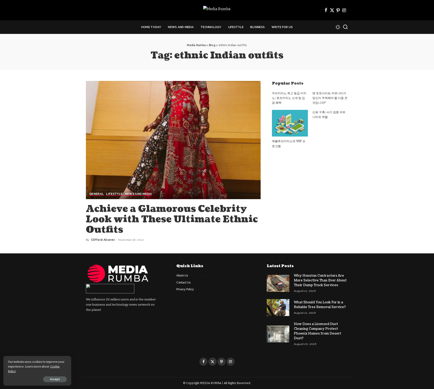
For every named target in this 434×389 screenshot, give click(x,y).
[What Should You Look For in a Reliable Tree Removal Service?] (278, 307)
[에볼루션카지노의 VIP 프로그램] (290, 123)
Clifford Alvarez (103, 239)
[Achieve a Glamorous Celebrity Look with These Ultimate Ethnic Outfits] (173, 140)
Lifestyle (114, 194)
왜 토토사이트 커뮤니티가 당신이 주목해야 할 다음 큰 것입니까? (329, 98)
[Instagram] (344, 10)
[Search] (345, 27)
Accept (55, 379)
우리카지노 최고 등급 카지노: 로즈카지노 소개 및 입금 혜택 (289, 98)
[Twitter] (332, 10)
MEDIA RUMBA (210, 383)
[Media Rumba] (217, 10)
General (96, 194)
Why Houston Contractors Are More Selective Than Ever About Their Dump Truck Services (320, 280)
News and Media (138, 194)
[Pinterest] (338, 10)
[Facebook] (326, 10)
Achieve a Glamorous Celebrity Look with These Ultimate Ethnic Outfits (172, 219)
